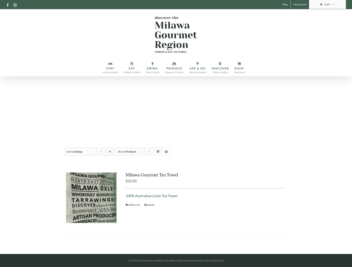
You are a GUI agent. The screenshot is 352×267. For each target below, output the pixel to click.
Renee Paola (198, 260)
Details (150, 204)
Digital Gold (217, 260)
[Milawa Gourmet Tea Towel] (91, 198)
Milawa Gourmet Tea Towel (151, 175)
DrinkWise (170, 260)
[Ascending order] (110, 151)
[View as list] (166, 152)
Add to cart (134, 204)
